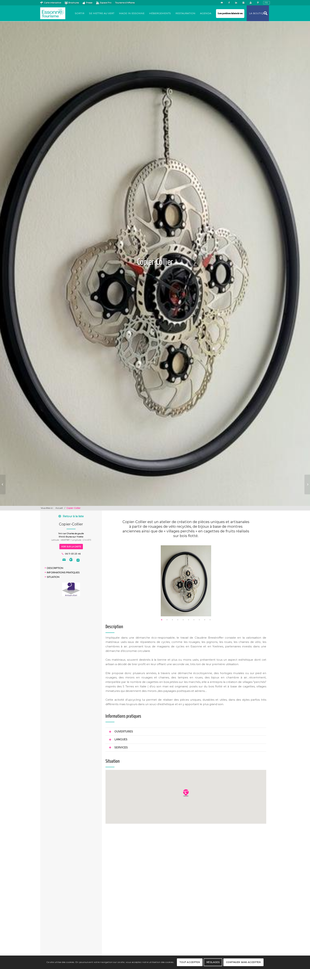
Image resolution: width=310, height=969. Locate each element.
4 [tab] (178, 620)
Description (55, 567)
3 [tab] (172, 620)
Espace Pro (105, 2)
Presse (89, 2)
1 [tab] (161, 620)
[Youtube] (250, 2)
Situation (53, 576)
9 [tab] (204, 620)
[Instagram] (243, 2)
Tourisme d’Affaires (125, 2)
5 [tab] (183, 620)
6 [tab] (188, 620)
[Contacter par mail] (64, 560)
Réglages (213, 962)
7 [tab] (194, 620)
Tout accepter (190, 962)
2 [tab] (167, 620)
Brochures (73, 2)
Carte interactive (52, 2)
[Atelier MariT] (3, 484)
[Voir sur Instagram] (78, 560)
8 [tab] (199, 620)
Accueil (59, 508)
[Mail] (221, 2)
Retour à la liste (73, 516)
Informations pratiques (63, 572)
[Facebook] (229, 2)
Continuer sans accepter (243, 962)
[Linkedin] (236, 2)
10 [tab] (210, 620)
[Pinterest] (257, 2)
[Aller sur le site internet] (71, 560)
